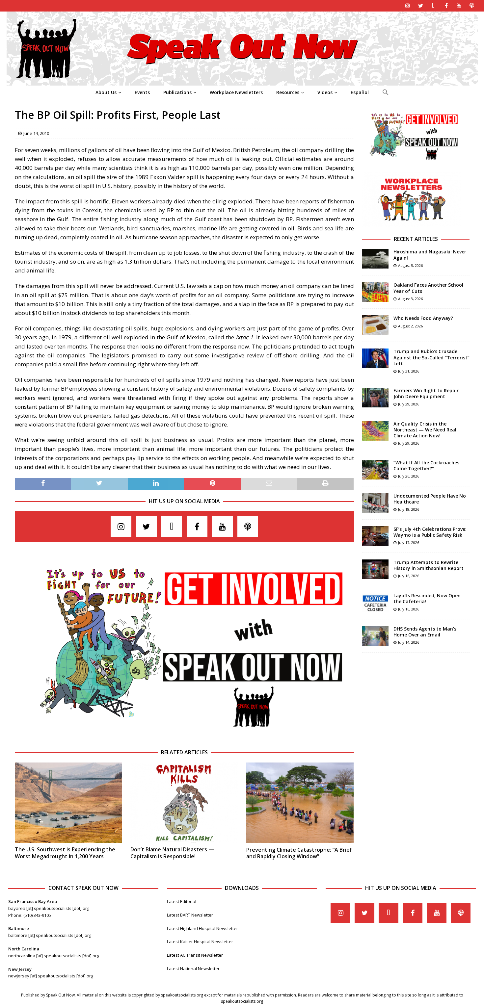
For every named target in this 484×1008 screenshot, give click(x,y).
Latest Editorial (181, 901)
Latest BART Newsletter (190, 915)
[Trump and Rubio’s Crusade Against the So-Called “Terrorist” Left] (375, 358)
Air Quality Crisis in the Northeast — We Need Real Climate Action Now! (424, 430)
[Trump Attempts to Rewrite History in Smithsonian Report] (375, 569)
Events (142, 92)
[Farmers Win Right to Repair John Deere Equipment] (375, 397)
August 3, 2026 (410, 298)
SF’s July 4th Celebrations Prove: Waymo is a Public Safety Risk (430, 532)
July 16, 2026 (408, 575)
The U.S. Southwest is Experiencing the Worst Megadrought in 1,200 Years (65, 853)
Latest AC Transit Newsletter (195, 955)
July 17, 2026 (408, 542)
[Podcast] (472, 6)
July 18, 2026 (408, 509)
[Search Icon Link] (385, 92)
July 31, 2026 (408, 371)
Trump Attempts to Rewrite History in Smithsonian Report (428, 565)
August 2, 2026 (410, 325)
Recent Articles (416, 239)
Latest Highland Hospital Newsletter (202, 928)
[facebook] (446, 6)
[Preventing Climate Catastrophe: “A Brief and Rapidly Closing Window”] (300, 802)
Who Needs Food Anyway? (423, 318)
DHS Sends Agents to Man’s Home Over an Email (424, 632)
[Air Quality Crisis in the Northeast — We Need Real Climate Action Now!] (375, 431)
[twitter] (420, 6)
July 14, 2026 (408, 642)
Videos (325, 92)
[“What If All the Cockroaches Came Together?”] (375, 469)
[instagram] (408, 6)
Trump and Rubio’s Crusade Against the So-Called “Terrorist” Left (431, 357)
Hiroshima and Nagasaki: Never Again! (429, 254)
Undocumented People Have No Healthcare (429, 499)
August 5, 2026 (410, 265)
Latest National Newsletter (193, 968)
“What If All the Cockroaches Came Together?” (426, 465)
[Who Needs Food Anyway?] (375, 325)
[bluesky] (433, 6)
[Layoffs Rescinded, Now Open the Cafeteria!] (375, 602)
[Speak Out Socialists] (242, 82)
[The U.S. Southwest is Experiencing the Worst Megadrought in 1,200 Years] (68, 802)
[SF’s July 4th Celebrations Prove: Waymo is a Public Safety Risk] (375, 536)
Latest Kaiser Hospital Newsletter (200, 941)
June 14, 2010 (36, 133)
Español (360, 92)
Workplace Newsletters (236, 92)
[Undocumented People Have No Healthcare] (375, 503)
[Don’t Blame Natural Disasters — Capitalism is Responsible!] (184, 802)
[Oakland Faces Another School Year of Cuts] (375, 292)
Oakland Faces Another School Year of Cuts (428, 288)
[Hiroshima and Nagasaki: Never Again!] (375, 259)
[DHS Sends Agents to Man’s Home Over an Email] (375, 636)
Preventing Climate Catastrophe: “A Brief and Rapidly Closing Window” (299, 853)
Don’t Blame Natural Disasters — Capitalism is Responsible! (172, 853)
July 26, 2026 (408, 476)
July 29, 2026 (408, 403)
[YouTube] (459, 6)
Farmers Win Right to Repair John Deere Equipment (426, 393)
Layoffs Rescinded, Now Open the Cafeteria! (427, 598)
